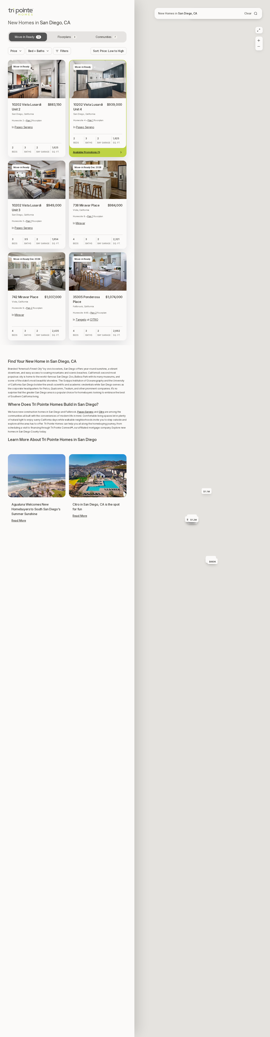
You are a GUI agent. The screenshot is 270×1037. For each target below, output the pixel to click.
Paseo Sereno (85, 614)
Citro (101, 614)
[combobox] (109, 51)
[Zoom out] (258, 47)
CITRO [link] (94, 319)
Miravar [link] (80, 223)
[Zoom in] (258, 40)
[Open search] (255, 13)
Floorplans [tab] (66, 37)
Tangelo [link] (81, 319)
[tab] (28, 37)
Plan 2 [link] (29, 308)
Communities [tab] (106, 37)
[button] (67, 547)
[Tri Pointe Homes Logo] (20, 12)
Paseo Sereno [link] (24, 127)
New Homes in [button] (177, 13)
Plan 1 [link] (29, 120)
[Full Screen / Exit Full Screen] (258, 30)
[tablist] (67, 37)
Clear (247, 13)
